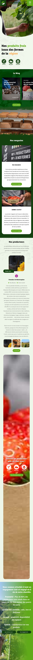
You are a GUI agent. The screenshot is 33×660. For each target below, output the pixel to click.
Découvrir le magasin (16, 184)
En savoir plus (16, 350)
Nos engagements (24, 632)
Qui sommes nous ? (9, 632)
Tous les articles (16, 105)
